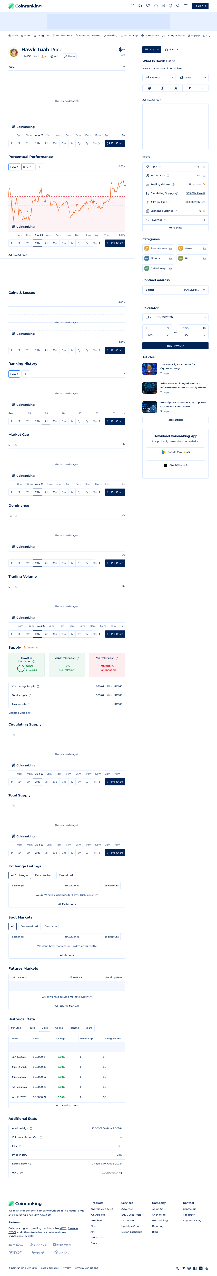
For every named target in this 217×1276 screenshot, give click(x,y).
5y (87, 143)
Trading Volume (175, 35)
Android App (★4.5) (102, 1208)
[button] (158, 248)
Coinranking (28, 5)
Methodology (160, 1220)
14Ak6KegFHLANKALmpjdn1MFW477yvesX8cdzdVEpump (192, 289)
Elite (93, 1226)
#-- (35, 56)
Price (15, 35)
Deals (94, 1243)
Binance (73, 1228)
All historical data (67, 1105)
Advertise (127, 1208)
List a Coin (127, 1220)
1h (12, 143)
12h (28, 143)
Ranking (112, 35)
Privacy (66, 1267)
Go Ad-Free (20, 254)
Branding (158, 1226)
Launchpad (97, 1237)
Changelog (159, 1214)
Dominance (152, 35)
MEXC (63, 1228)
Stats (27, 35)
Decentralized (43, 875)
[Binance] (38, 1244)
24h (37, 143)
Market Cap (131, 35)
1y (72, 143)
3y (79, 143)
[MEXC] (15, 1245)
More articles (175, 419)
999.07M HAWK (195, 193)
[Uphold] (62, 1252)
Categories (43, 35)
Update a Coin (130, 1226)
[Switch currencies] (175, 331)
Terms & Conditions (86, 1267)
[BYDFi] (15, 1252)
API (93, 1231)
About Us (45, 1214)
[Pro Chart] (140, 6)
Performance (64, 35)
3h (20, 143)
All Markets (67, 955)
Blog (155, 1231)
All (12, 926)
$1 (190, 184)
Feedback (189, 1214)
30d (55, 143)
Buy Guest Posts (131, 1214)
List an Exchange (131, 1231)
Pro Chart (96, 1220)
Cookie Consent (49, 1267)
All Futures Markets (67, 1005)
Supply (195, 35)
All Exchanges (19, 875)
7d (46, 143)
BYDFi (12, 1232)
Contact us (189, 1208)
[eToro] (38, 1252)
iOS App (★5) (98, 1214)
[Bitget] (62, 1244)
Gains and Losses (89, 35)
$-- (198, 175)
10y (95, 143)
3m (64, 143)
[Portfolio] (156, 6)
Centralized (66, 875)
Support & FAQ (192, 1220)
